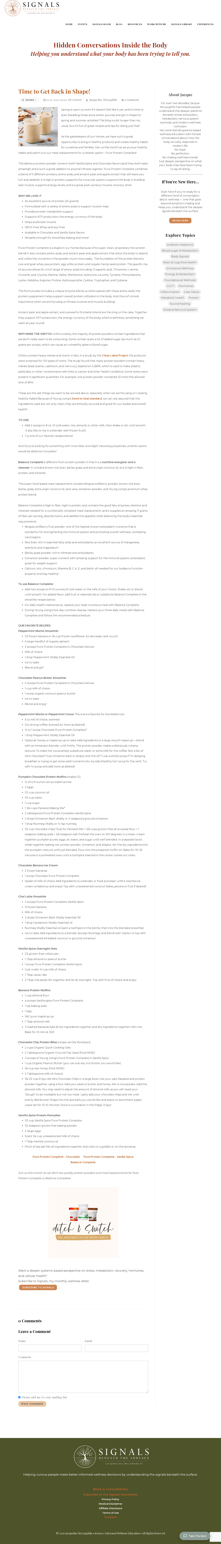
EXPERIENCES (205, 24)
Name (22, 1341)
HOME (69, 24)
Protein (194, 297)
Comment (24, 1357)
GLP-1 (170, 286)
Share (30, 100)
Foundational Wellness (180, 280)
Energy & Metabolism (180, 274)
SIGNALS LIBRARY (181, 24)
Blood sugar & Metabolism (180, 250)
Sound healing (180, 303)
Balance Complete (83, 1162)
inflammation (170, 292)
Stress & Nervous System (180, 309)
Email (88, 1341)
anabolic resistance (180, 244)
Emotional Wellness (180, 268)
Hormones (186, 286)
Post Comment (32, 1403)
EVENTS (82, 24)
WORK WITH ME (156, 24)
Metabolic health (172, 297)
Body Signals (180, 256)
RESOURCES (135, 24)
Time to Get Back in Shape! (54, 91)
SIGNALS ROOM (102, 24)
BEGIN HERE (180, 220)
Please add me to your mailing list (44, 1397)
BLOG (119, 24)
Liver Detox (191, 292)
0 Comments (131, 99)
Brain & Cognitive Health (180, 262)
